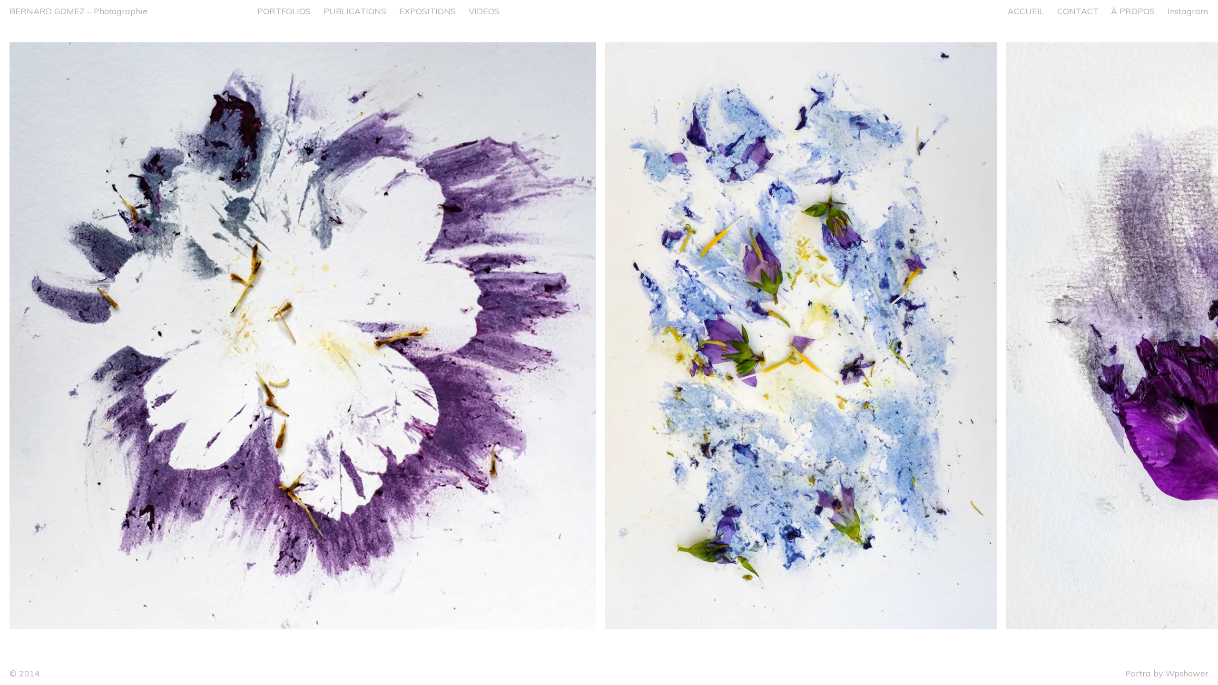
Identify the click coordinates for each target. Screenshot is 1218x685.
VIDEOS (484, 11)
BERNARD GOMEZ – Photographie (78, 11)
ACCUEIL (1026, 11)
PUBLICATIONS (355, 11)
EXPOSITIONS (427, 11)
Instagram (1188, 11)
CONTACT (1078, 11)
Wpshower (1186, 673)
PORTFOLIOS (284, 11)
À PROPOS (1133, 11)
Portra (1138, 673)
